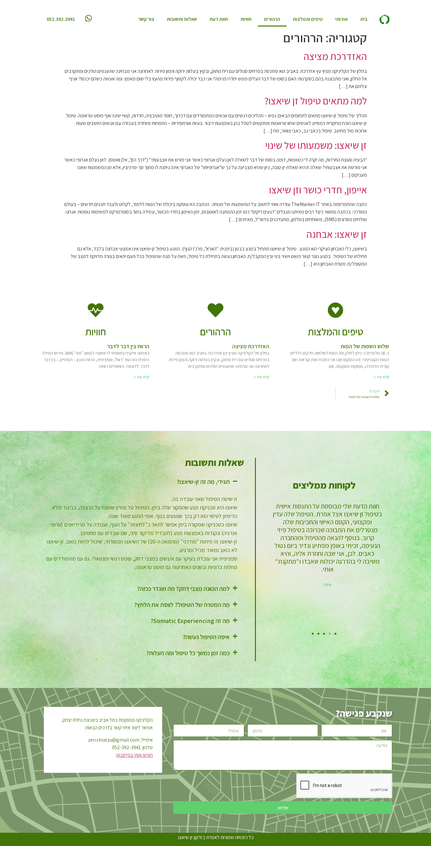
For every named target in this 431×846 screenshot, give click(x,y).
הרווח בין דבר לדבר (128, 346)
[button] (335, 634)
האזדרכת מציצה (335, 56)
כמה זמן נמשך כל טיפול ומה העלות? (188, 653)
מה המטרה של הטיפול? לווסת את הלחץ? (182, 605)
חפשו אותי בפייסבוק (134, 755)
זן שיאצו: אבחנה (336, 234)
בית (364, 19)
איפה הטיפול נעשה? (206, 637)
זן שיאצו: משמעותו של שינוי (316, 145)
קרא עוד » (381, 376)
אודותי (341, 19)
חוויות (245, 19)
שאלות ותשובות (182, 19)
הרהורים (272, 19)
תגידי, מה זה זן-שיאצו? (203, 482)
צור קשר (146, 19)
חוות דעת (219, 19)
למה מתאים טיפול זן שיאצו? (315, 100)
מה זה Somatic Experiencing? (190, 621)
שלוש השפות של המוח (365, 346)
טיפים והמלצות (307, 19)
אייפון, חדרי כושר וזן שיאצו (318, 189)
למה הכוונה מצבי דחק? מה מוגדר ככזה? (183, 589)
